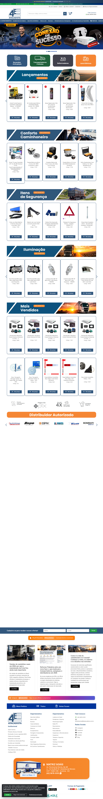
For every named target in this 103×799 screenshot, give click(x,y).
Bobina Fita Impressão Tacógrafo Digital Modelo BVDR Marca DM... (51, 224)
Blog (78, 737)
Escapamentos (34, 730)
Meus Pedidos (21, 706)
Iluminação (33, 742)
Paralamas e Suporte (58, 719)
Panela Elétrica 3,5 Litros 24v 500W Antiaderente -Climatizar (69, 164)
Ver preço (17, 117)
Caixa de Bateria (34, 724)
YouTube (79, 732)
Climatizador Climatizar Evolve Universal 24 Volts (33, 336)
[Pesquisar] (65, 13)
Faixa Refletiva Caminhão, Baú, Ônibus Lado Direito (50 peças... (51, 379)
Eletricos (32, 728)
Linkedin (79, 735)
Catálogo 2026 (12, 752)
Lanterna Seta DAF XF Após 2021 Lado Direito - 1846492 (51, 280)
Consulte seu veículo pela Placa (16, 741)
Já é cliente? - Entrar (56, 6)
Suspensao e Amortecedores (60, 733)
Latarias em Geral (57, 717)
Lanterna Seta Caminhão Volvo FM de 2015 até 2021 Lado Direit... (87, 280)
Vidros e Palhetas (57, 746)
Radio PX (55, 724)
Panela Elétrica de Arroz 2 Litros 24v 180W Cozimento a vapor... (33, 164)
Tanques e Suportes (58, 737)
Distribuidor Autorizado (14, 738)
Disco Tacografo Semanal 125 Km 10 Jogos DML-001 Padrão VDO (15, 380)
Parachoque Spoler (58, 721)
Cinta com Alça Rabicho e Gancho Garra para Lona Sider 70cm (15, 224)
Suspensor (55, 735)
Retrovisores (56, 728)
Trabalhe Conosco (13, 747)
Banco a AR (33, 719)
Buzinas (32, 721)
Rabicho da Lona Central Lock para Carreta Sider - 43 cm (33, 224)
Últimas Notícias (49, 638)
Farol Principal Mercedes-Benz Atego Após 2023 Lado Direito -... (33, 280)
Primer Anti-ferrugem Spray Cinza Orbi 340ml (87, 103)
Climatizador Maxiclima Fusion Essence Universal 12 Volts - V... (16, 337)
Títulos (42, 706)
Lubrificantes (33, 735)
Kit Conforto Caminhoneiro (37, 746)
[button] (46, 51)
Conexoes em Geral (35, 726)
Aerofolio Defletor (35, 717)
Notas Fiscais (64, 706)
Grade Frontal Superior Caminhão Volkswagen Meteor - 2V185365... (16, 104)
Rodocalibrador (57, 730)
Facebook (80, 730)
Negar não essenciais (19, 794)
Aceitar (7, 794)
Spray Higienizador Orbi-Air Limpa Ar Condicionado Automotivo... (51, 105)
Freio (31, 739)
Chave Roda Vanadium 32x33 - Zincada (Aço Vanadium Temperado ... (87, 224)
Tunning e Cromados (58, 742)
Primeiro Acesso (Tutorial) (15, 732)
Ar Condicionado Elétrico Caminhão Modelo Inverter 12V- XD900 (33, 104)
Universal (55, 744)
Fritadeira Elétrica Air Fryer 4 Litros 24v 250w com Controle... (51, 164)
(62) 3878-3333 (91, 14)
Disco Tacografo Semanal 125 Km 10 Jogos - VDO (33, 379)
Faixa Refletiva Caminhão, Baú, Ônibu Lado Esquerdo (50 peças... (69, 379)
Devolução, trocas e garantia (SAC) (17, 734)
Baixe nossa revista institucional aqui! (18, 745)
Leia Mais (14, 689)
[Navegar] (2, 36)
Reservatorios (56, 726)
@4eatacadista (23, 698)
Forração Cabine (34, 737)
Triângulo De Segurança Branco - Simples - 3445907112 (69, 224)
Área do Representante (90, 6)
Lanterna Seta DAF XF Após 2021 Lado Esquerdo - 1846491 (69, 280)
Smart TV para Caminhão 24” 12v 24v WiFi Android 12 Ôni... (16, 164)
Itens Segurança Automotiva (38, 744)
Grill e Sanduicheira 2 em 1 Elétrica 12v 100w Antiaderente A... (87, 164)
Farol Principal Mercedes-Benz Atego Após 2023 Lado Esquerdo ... (16, 280)
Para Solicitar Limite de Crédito (16, 750)
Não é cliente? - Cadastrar (73, 6)
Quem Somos (11, 729)
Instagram (80, 728)
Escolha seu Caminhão (14, 743)
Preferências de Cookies (35, 794)
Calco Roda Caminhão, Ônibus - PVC (87, 378)
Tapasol (55, 739)
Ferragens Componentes (37, 733)
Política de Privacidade (14, 736)
